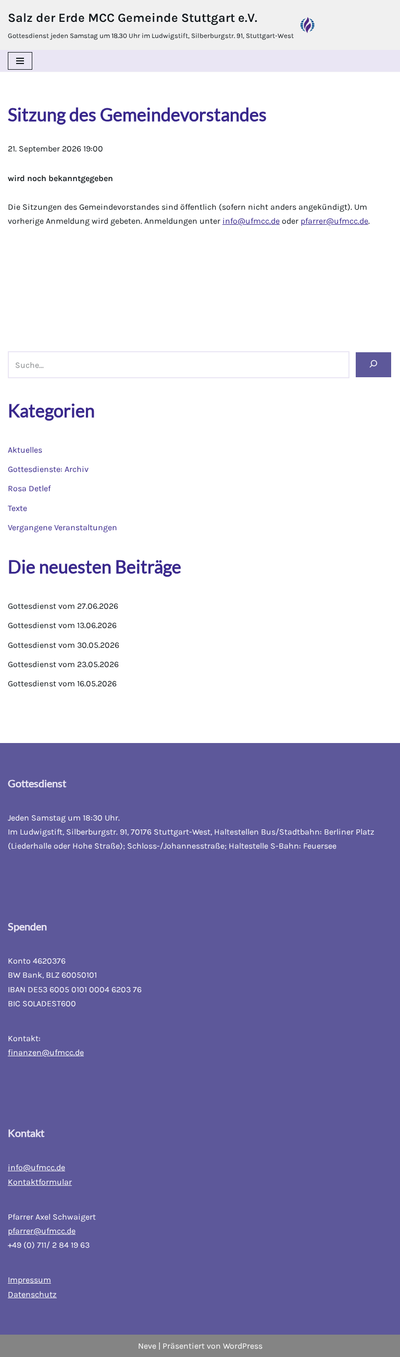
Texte (17, 508)
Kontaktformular (40, 1182)
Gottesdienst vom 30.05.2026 (63, 645)
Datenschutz (32, 1294)
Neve (147, 1346)
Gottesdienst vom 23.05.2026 (63, 664)
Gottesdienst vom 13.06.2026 (62, 625)
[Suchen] (373, 364)
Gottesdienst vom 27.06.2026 (63, 606)
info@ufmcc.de (251, 221)
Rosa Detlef (29, 488)
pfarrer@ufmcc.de (334, 221)
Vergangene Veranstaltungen (62, 527)
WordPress (242, 1346)
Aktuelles (25, 450)
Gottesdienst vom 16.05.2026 (62, 683)
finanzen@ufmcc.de (46, 1052)
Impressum (29, 1280)
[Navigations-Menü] (20, 61)
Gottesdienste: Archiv (48, 469)
